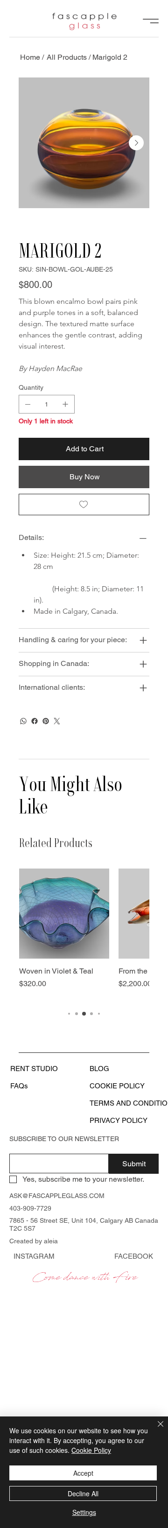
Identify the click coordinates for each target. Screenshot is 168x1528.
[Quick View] (64, 914)
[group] (84, 934)
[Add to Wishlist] (84, 504)
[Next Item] (136, 142)
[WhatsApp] (23, 721)
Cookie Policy (91, 1450)
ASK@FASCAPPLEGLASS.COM (57, 1195)
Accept (83, 1473)
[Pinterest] (45, 721)
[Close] (155, 1429)
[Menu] (150, 21)
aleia (51, 1241)
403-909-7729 (30, 1208)
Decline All (83, 1493)
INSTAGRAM (34, 1256)
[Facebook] (34, 721)
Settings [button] (84, 1512)
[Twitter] (57, 721)
